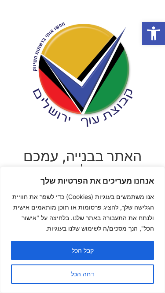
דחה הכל (82, 274)
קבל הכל (83, 250)
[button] (153, 33)
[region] (82, 229)
